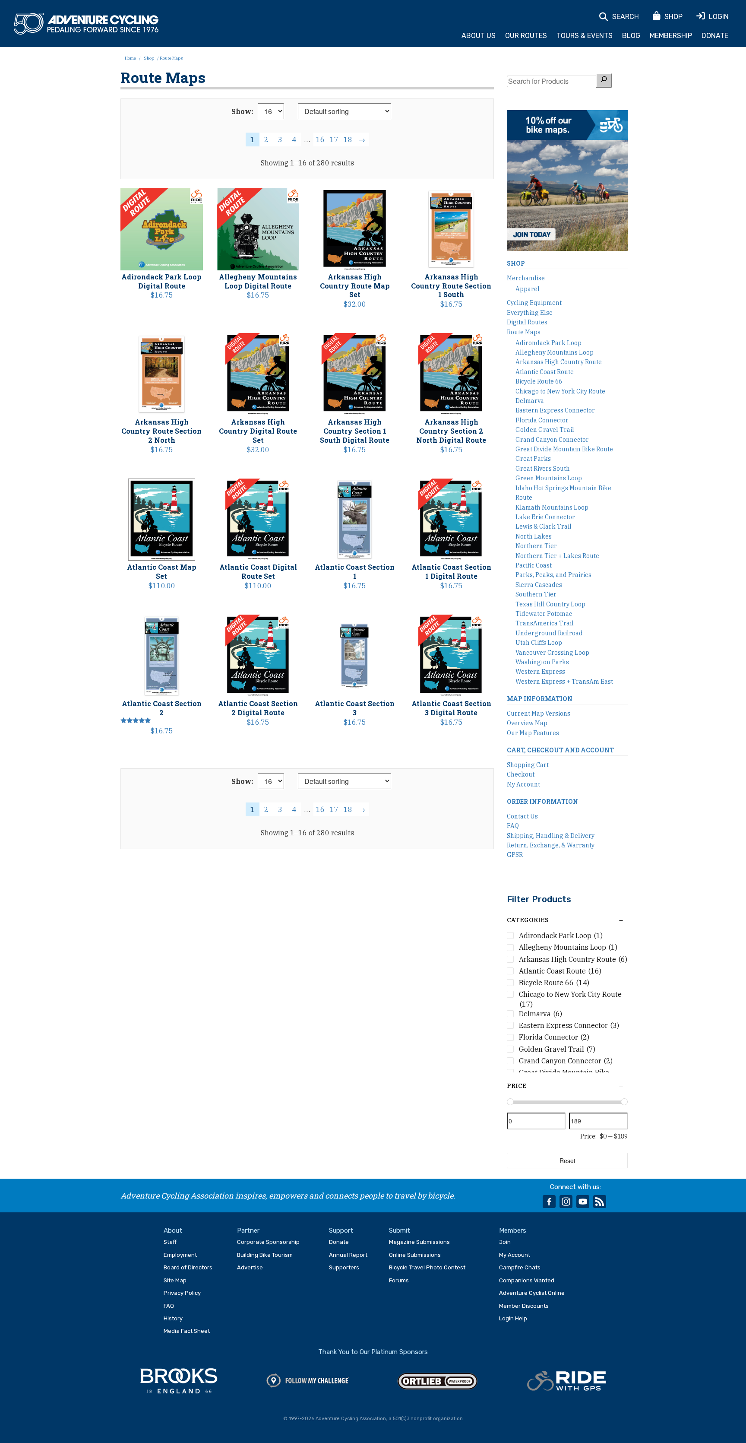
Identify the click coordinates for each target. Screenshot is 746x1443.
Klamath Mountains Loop (551, 507)
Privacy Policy (182, 1293)
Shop (149, 58)
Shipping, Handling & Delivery (550, 836)
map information (539, 699)
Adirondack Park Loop (548, 343)
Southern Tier (535, 594)
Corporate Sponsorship (268, 1242)
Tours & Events (584, 36)
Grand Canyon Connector (552, 440)
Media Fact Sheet (187, 1331)
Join (505, 1242)
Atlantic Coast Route (544, 372)
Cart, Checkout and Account (560, 750)
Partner (248, 1230)
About (173, 1230)
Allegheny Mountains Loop (554, 352)
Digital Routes (527, 322)
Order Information (542, 801)
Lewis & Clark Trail (543, 526)
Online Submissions (415, 1255)
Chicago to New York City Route (560, 391)
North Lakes (533, 536)
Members (512, 1230)
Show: (242, 111)
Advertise (250, 1267)
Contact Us (522, 816)
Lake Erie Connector (545, 517)
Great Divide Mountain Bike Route (564, 449)
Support (341, 1230)
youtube (582, 1201)
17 (334, 139)
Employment (180, 1255)
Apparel (527, 289)
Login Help (513, 1318)
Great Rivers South (542, 469)
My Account (523, 784)
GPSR (515, 855)
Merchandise (526, 278)
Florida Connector (542, 420)
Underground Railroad (549, 633)
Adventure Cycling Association (86, 24)
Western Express (540, 672)
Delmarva (529, 401)
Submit (399, 1230)
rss (599, 1201)
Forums (399, 1280)
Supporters (344, 1267)
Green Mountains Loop (548, 478)
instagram (566, 1201)
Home (130, 58)
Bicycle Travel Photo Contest (427, 1267)
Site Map (175, 1280)
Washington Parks (542, 662)
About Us (479, 36)
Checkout (520, 774)
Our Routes (526, 36)
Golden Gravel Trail (544, 430)
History (173, 1318)
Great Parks (533, 459)
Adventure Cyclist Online (532, 1293)
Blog (631, 36)
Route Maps (524, 332)
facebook (549, 1201)
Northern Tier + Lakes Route (557, 556)
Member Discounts (524, 1306)
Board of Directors (188, 1267)
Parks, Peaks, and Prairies (553, 575)
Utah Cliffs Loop (538, 643)
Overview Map (527, 723)
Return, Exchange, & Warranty (550, 845)
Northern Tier (536, 546)
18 (348, 139)
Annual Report (348, 1255)
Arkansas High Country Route (558, 362)
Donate (715, 36)
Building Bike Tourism (265, 1255)
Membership (671, 36)
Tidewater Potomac (543, 614)
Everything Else (530, 313)
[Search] (604, 80)
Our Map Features (533, 733)
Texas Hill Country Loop (550, 604)
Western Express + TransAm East (564, 681)
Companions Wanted (526, 1280)
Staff (170, 1242)
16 (320, 139)
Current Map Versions (538, 713)
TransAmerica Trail (544, 623)
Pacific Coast (533, 565)
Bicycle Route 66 (538, 381)
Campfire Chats (520, 1267)
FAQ (513, 826)
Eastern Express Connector (555, 410)
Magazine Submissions (419, 1242)
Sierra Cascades (538, 585)
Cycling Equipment (534, 303)
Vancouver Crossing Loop (552, 652)
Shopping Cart (528, 765)
